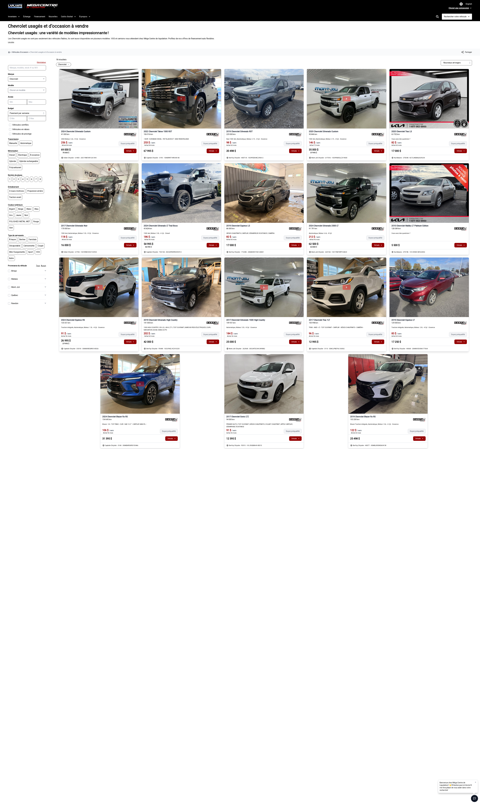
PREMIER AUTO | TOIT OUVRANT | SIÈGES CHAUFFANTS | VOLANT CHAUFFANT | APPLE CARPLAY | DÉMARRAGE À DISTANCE (259, 425)
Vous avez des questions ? (401, 139)
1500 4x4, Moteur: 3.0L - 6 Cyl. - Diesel (157, 233)
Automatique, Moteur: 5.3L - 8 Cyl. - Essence (241, 327)
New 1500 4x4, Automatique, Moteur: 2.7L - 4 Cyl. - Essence (246, 139)
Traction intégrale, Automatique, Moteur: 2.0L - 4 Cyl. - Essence (413, 327)
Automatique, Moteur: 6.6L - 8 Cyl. (320, 233)
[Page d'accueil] (9, 52)
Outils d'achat (67, 16)
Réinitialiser (41, 62)
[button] (475, 782)
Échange (26, 16)
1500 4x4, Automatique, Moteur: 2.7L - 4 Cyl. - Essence (327, 139)
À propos (83, 16)
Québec (14, 295)
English (469, 4)
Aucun (43, 266)
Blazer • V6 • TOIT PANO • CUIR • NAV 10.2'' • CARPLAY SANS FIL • (124, 424)
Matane (14, 279)
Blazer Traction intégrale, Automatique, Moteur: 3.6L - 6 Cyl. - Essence (374, 424)
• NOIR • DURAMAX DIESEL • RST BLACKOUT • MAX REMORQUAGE (166, 139)
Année (10, 97)
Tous (38, 266)
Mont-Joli (15, 287)
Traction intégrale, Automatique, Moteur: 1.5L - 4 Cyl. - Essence (82, 327)
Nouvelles (53, 16)
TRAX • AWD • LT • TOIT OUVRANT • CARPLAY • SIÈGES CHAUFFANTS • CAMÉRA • (336, 327)
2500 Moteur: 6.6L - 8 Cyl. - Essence (73, 139)
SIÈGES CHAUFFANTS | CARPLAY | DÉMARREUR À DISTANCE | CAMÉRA (250, 233)
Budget (11, 108)
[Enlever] (68, 64)
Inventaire (12, 16)
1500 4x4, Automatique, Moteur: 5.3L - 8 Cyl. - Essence (80, 233)
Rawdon (14, 303)
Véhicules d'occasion (20, 52)
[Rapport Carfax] (130, 134)
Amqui (14, 271)
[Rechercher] (437, 16)
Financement (39, 16)
